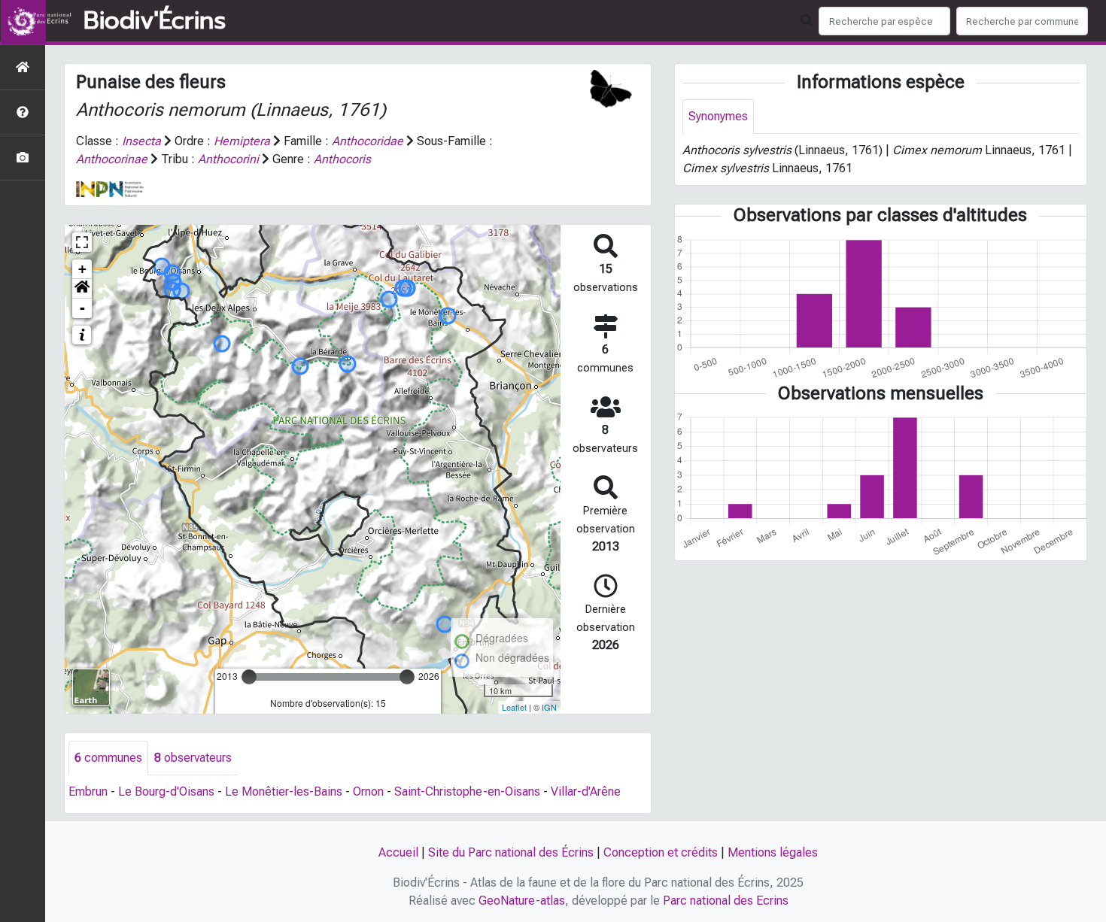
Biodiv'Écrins (155, 21)
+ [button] (82, 269)
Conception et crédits (660, 852)
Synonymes (718, 116)
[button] (82, 289)
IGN (549, 707)
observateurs (193, 758)
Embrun (88, 791)
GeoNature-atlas (522, 900)
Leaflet (514, 707)
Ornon (368, 791)
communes (108, 758)
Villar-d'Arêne (586, 791)
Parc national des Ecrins (725, 900)
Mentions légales (773, 852)
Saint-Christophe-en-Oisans (467, 791)
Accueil (398, 852)
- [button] (82, 308)
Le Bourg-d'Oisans (166, 791)
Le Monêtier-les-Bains (283, 791)
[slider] (249, 676)
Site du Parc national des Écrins (511, 852)
